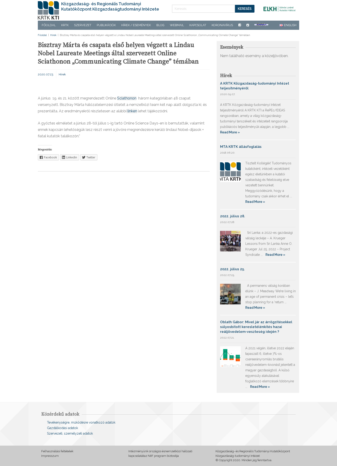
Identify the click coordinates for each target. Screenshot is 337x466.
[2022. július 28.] (230, 241)
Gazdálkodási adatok (62, 428)
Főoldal (49, 25)
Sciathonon (126, 98)
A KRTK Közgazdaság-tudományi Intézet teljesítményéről (254, 85)
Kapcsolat (197, 25)
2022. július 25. (232, 269)
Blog (160, 25)
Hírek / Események (136, 25)
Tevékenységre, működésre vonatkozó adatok (81, 422)
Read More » (230, 132)
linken (132, 111)
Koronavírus (222, 25)
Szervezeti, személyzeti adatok (70, 433)
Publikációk (106, 25)
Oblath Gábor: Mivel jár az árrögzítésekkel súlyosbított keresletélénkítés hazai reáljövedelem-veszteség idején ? (256, 327)
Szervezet (82, 25)
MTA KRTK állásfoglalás (241, 147)
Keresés (244, 9)
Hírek (53, 35)
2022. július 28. (232, 216)
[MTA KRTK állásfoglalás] (230, 171)
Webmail (177, 25)
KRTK (65, 25)
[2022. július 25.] (230, 294)
